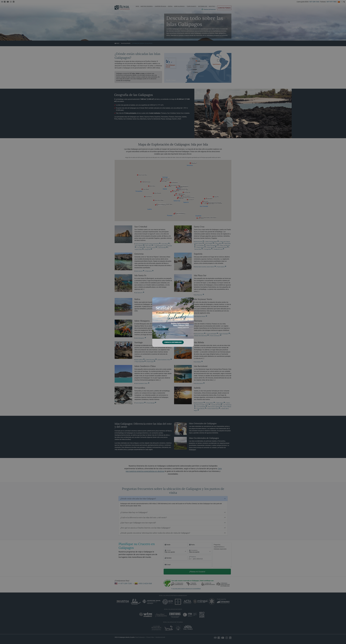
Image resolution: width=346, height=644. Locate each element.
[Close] (191, 299)
